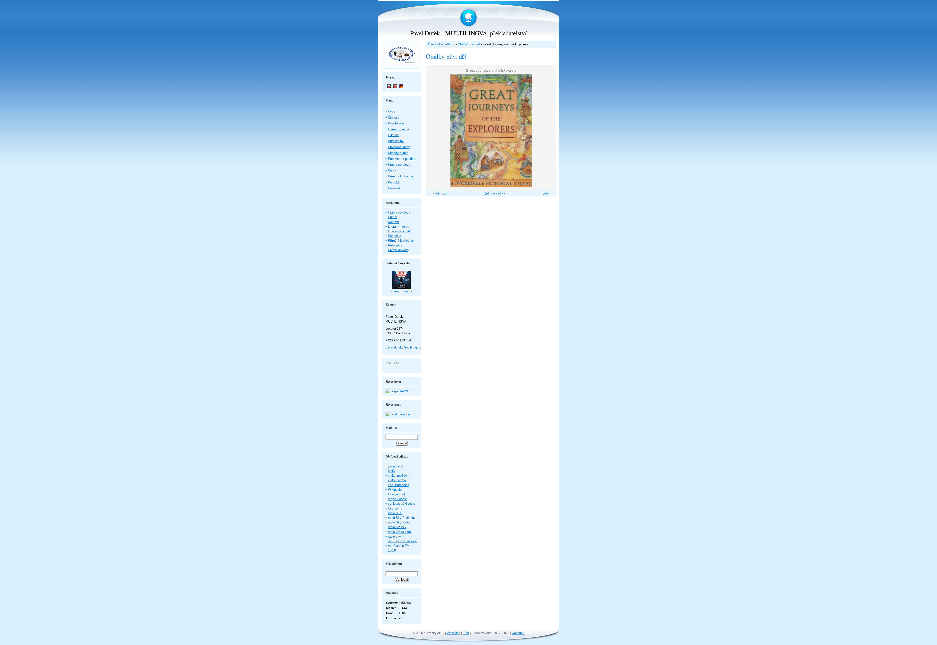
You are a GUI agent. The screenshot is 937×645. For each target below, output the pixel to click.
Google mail (396, 494)
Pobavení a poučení (402, 159)
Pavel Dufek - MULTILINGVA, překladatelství (468, 33)
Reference (395, 245)
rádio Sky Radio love (402, 518)
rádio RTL (395, 513)
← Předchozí (437, 193)
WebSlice (453, 633)
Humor (392, 217)
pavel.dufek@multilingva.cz (405, 347)
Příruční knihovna (400, 176)
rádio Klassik (397, 527)
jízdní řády (395, 466)
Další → (548, 193)
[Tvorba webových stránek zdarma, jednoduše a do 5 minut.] (443, 633)
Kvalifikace (396, 123)
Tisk (466, 633)
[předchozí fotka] (433, 130)
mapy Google (397, 499)
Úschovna (395, 508)
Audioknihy (396, 141)
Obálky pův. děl (469, 44)
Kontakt (393, 182)
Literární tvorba (398, 129)
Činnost (393, 117)
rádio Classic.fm (399, 532)
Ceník (392, 170)
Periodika (394, 236)
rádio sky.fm (396, 536)
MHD (391, 471)
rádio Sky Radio (399, 522)
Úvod (432, 44)
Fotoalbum (446, 44)
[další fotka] (548, 130)
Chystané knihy (399, 147)
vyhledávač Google (401, 503)
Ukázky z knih (398, 153)
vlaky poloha (397, 480)
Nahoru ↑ (518, 633)
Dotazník (394, 188)
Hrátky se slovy (399, 164)
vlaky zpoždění (398, 475)
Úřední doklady (398, 250)
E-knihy (393, 135)
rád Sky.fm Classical (402, 541)
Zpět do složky (494, 193)
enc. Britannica (398, 485)
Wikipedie (395, 489)
